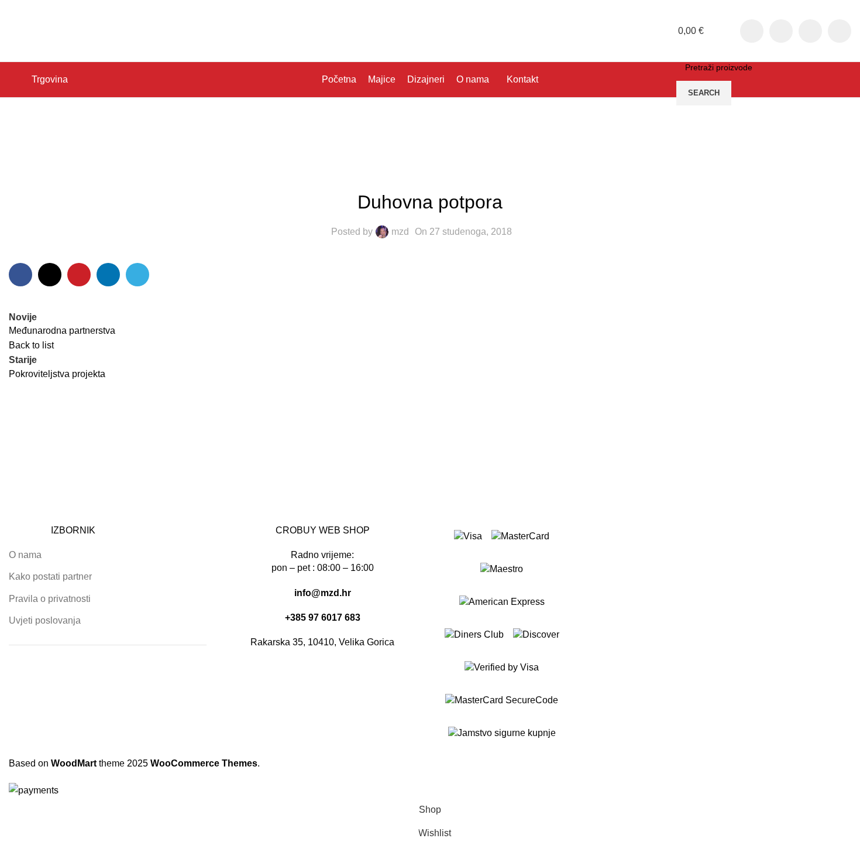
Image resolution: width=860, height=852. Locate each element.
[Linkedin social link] (108, 274)
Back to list (31, 345)
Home (21, 135)
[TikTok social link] (839, 31)
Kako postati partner (50, 576)
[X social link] (49, 274)
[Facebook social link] (751, 31)
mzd (400, 232)
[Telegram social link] (137, 274)
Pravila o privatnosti (50, 599)
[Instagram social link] (781, 31)
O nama (25, 555)
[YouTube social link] (810, 31)
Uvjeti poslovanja (45, 620)
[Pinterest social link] (79, 274)
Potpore (63, 135)
